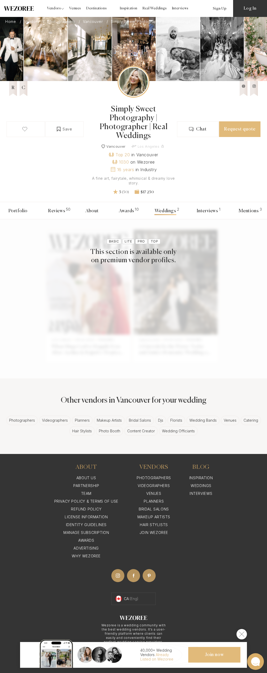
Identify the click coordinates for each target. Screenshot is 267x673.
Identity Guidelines (86, 524)
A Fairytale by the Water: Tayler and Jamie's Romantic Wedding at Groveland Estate (174, 350)
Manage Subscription (86, 532)
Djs (160, 420)
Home (11, 22)
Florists (176, 420)
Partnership (86, 485)
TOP (154, 241)
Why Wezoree (86, 556)
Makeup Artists (109, 420)
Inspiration (128, 8)
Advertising (86, 548)
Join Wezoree (153, 532)
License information (86, 517)
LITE (128, 241)
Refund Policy (86, 509)
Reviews (56, 211)
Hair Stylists (82, 431)
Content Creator (141, 431)
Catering (251, 420)
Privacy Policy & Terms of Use (86, 501)
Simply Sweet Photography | (138, 22)
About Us (86, 478)
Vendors (32, 22)
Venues (75, 8)
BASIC (114, 241)
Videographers (55, 420)
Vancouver (93, 22)
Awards (126, 211)
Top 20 (123, 154)
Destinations (96, 8)
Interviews (180, 8)
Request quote (240, 129)
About (92, 211)
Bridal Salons (140, 420)
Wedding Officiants (178, 431)
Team (86, 493)
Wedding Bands (203, 420)
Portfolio (18, 211)
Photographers (61, 22)
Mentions (249, 211)
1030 (124, 162)
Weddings (201, 485)
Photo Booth (109, 431)
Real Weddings (155, 8)
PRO (141, 241)
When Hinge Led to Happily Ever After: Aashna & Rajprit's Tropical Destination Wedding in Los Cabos (86, 350)
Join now (214, 654)
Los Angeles (149, 146)
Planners (82, 420)
